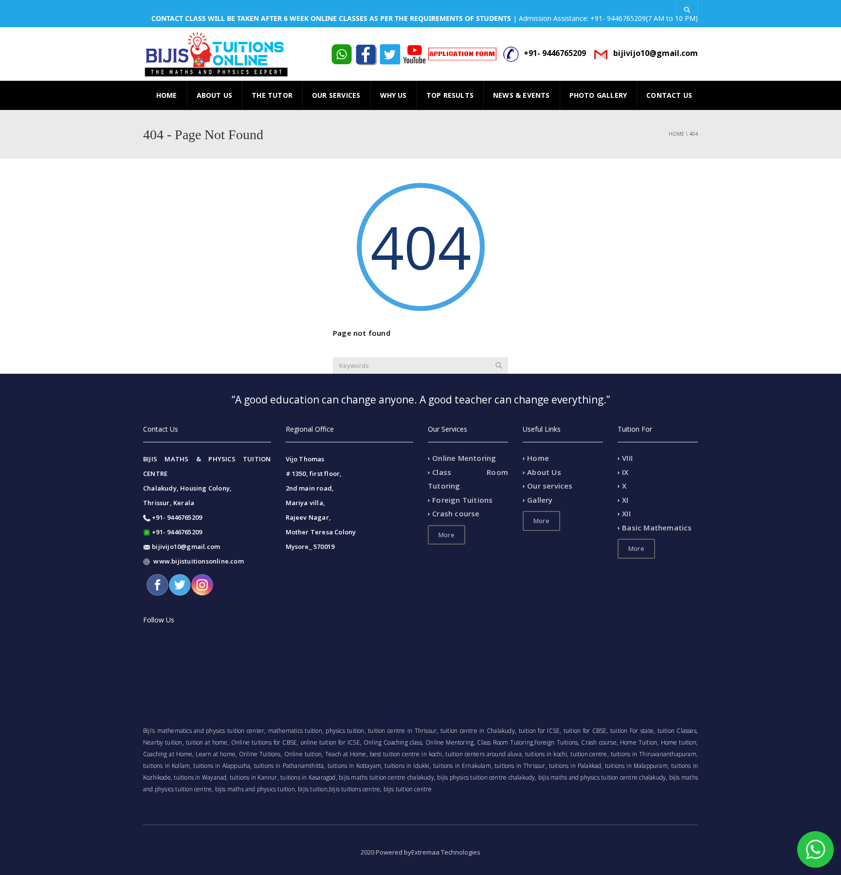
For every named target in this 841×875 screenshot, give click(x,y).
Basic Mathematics (657, 527)
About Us (215, 95)
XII (626, 514)
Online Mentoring (464, 458)
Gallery (539, 500)
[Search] (499, 365)
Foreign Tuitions (462, 500)
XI (625, 500)
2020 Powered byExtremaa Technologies (420, 852)
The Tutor (272, 95)
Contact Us (669, 95)
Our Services (336, 95)
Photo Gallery (598, 95)
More (447, 534)
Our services (549, 486)
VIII (627, 458)
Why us (393, 95)
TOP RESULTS (450, 95)
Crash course (455, 514)
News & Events (521, 95)
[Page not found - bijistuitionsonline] (216, 54)
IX (625, 472)
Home (166, 95)
